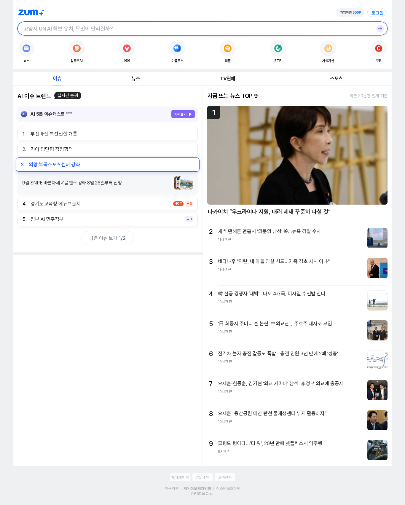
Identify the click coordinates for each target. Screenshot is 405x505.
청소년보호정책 (228, 488)
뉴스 (136, 79)
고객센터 (225, 477)
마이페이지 (179, 477)
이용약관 (171, 488)
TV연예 (227, 79)
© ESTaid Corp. (202, 494)
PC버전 (202, 477)
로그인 (377, 12)
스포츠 (336, 79)
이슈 (57, 79)
